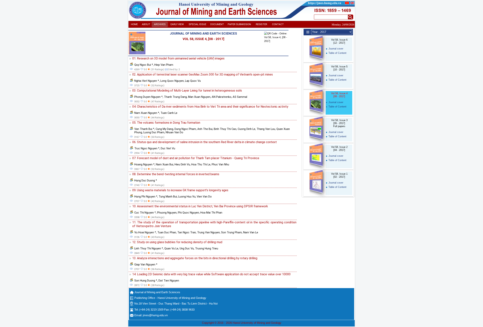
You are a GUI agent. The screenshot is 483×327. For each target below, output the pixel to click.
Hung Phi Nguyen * (145, 196)
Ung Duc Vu (187, 248)
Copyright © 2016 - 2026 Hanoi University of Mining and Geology (241, 322)
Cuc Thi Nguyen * (145, 212)
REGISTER (261, 24)
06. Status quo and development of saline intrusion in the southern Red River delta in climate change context (204, 142)
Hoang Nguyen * (144, 164)
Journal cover (335, 48)
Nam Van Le (250, 232)
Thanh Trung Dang (175, 97)
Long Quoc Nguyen (172, 81)
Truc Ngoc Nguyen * (146, 148)
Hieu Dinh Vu (182, 164)
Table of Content (337, 53)
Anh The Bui (204, 129)
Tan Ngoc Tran (186, 232)
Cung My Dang (164, 129)
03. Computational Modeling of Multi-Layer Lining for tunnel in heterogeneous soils (187, 90)
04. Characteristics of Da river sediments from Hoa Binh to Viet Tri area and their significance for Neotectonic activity (210, 106)
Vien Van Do (204, 196)
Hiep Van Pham (163, 64)
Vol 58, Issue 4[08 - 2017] (339, 95)
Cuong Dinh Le (246, 129)
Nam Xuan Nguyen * (146, 113)
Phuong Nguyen (167, 212)
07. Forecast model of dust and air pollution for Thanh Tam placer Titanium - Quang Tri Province (195, 158)
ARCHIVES (160, 24)
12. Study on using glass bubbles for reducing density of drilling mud (177, 242)
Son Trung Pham (231, 232)
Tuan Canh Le (169, 113)
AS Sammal (240, 97)
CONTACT (278, 24)
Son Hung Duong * (145, 280)
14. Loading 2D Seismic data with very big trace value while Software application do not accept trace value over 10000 (211, 274)
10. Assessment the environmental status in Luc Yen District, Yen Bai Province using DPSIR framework (200, 206)
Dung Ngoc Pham (185, 129)
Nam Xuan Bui (164, 164)
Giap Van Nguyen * (145, 264)
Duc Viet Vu (168, 148)
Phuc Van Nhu (220, 164)
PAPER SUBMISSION (239, 24)
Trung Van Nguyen (208, 232)
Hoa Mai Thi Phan (211, 212)
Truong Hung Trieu (206, 248)
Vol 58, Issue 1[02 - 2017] (339, 175)
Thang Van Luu (266, 129)
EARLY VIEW (177, 24)
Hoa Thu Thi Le (200, 164)
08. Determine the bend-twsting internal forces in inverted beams (175, 174)
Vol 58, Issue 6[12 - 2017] (339, 41)
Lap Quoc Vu (193, 81)
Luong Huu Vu (186, 196)
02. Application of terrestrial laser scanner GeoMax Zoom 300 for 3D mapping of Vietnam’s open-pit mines (202, 74)
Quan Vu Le (171, 248)
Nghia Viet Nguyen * (146, 81)
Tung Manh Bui (168, 196)
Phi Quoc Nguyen (188, 212)
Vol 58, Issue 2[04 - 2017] (339, 148)
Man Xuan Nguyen (199, 97)
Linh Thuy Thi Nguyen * (148, 248)
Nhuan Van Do (174, 132)
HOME (134, 24)
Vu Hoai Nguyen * (145, 232)
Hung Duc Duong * (145, 180)
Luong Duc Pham (153, 132)
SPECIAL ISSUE (197, 24)
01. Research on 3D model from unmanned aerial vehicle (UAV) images (178, 58)
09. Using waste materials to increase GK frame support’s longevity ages (180, 190)
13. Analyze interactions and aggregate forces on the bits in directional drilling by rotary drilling (194, 258)
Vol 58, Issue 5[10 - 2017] (339, 68)
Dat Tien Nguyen (168, 280)
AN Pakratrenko (221, 97)
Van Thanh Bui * (144, 129)
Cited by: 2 (174, 69)
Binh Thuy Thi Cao (225, 129)
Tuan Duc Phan (166, 232)
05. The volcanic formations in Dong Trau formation (166, 122)
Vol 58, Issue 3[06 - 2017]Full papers (339, 123)
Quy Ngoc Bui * (143, 64)
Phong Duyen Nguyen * (148, 97)
